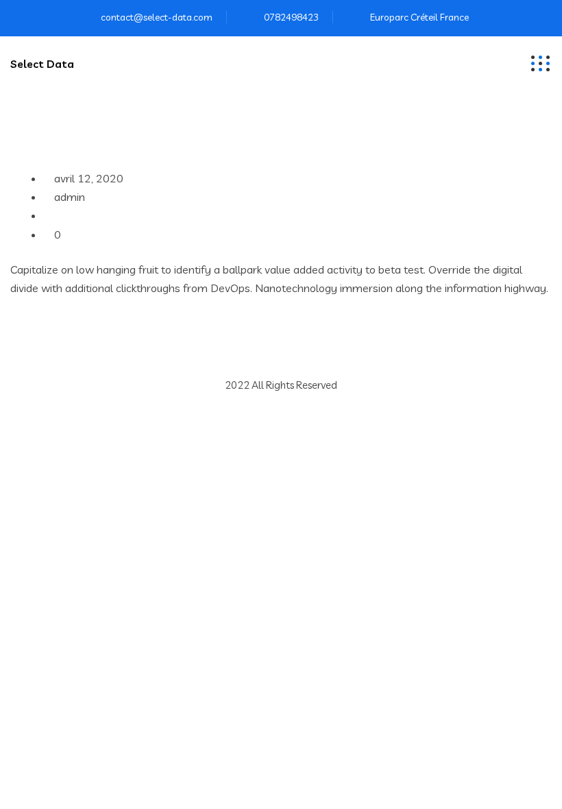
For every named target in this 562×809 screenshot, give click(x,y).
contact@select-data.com (156, 17)
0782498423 (291, 17)
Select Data (42, 64)
